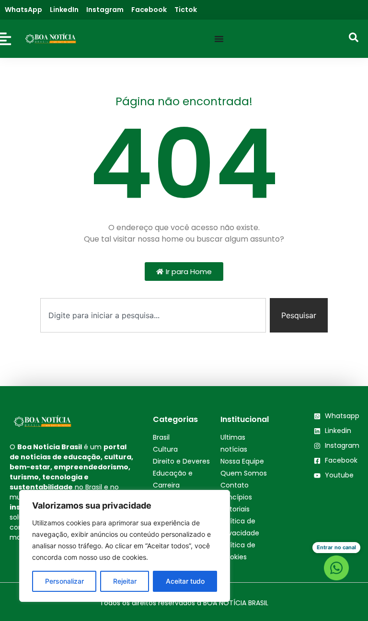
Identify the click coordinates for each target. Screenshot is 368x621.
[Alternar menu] (219, 39)
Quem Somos (243, 473)
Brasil (161, 437)
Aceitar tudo (185, 581)
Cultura (165, 449)
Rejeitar (125, 581)
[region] (124, 546)
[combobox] (153, 315)
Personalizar (64, 581)
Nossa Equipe (242, 461)
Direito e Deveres (181, 461)
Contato (234, 485)
